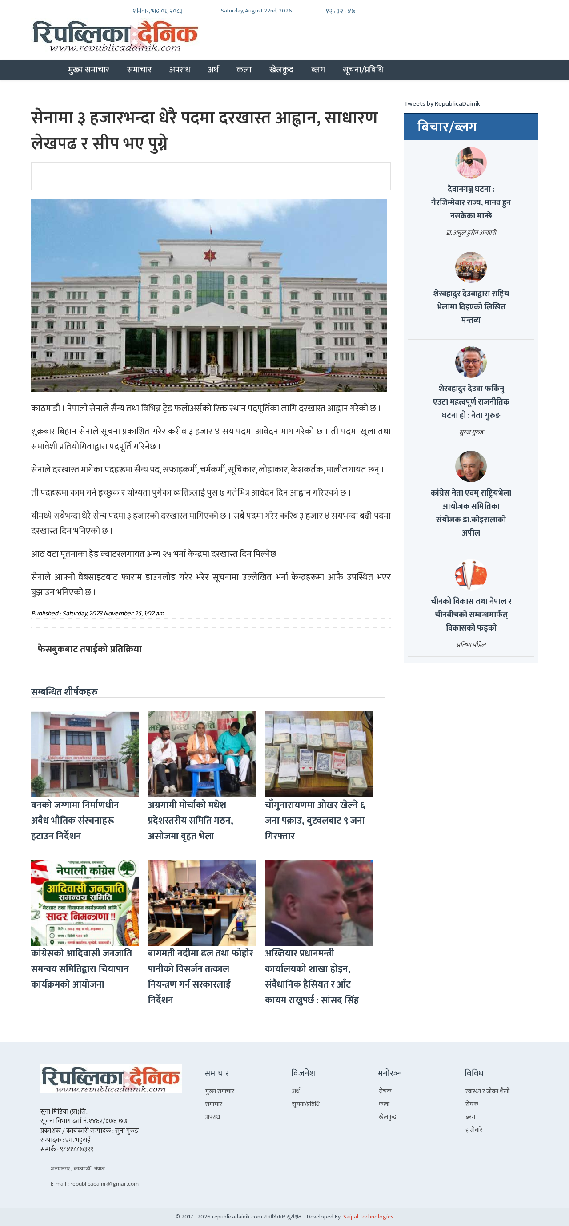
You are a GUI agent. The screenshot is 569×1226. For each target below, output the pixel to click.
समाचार (139, 70)
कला (244, 70)
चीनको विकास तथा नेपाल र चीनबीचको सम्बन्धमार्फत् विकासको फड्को (471, 615)
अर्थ (213, 70)
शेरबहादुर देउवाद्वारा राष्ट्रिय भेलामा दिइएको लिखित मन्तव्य (471, 307)
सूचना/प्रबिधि (363, 70)
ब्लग (318, 70)
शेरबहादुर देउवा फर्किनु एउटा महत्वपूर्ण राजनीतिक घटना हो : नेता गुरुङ (471, 402)
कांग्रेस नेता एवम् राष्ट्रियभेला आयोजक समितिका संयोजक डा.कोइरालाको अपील (471, 513)
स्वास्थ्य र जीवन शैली (487, 1091)
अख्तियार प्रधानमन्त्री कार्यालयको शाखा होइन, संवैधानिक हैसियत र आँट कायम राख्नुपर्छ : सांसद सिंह (312, 977)
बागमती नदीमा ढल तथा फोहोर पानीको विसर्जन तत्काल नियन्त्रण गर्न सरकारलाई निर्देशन (200, 977)
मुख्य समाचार (88, 70)
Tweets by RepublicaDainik (442, 103)
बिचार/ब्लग (447, 127)
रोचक (385, 1091)
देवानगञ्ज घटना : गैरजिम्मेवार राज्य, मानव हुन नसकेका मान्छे (471, 203)
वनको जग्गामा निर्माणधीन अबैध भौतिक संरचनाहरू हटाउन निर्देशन (75, 820)
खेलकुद (281, 70)
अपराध (179, 70)
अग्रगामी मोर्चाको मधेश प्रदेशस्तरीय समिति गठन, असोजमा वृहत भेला (190, 820)
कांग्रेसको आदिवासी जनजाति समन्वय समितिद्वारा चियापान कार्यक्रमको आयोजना (81, 969)
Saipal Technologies (368, 1217)
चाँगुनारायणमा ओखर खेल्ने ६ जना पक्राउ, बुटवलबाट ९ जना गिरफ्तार (315, 820)
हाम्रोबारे (473, 1130)
